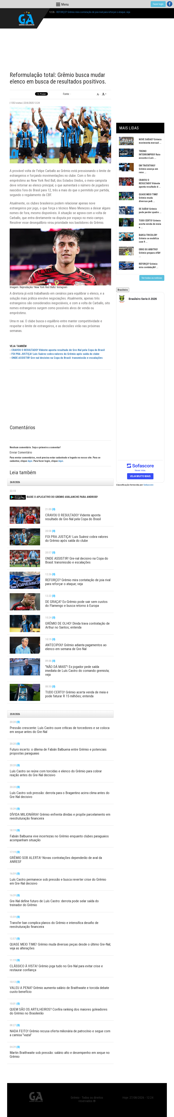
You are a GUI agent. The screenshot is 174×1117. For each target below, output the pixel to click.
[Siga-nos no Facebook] (169, 4)
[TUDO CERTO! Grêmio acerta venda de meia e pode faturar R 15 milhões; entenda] (25, 692)
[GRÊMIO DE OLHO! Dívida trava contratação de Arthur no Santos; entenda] (25, 623)
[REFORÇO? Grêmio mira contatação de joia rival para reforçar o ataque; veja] (25, 580)
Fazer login (158, 4)
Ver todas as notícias (152, 278)
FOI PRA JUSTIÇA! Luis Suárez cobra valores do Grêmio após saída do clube (55, 354)
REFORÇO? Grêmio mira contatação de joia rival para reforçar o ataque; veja (93, 12)
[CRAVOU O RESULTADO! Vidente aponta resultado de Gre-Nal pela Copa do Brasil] (25, 515)
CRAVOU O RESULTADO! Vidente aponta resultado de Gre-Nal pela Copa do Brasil (58, 350)
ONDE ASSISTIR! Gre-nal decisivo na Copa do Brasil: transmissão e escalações (57, 357)
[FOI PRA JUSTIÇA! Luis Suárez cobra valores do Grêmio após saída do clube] (25, 537)
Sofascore (148, 485)
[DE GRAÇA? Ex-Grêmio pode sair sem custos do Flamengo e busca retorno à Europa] (25, 601)
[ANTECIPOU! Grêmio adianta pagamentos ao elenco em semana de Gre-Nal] (25, 645)
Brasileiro (123, 289)
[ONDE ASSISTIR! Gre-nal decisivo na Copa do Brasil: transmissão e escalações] (25, 558)
